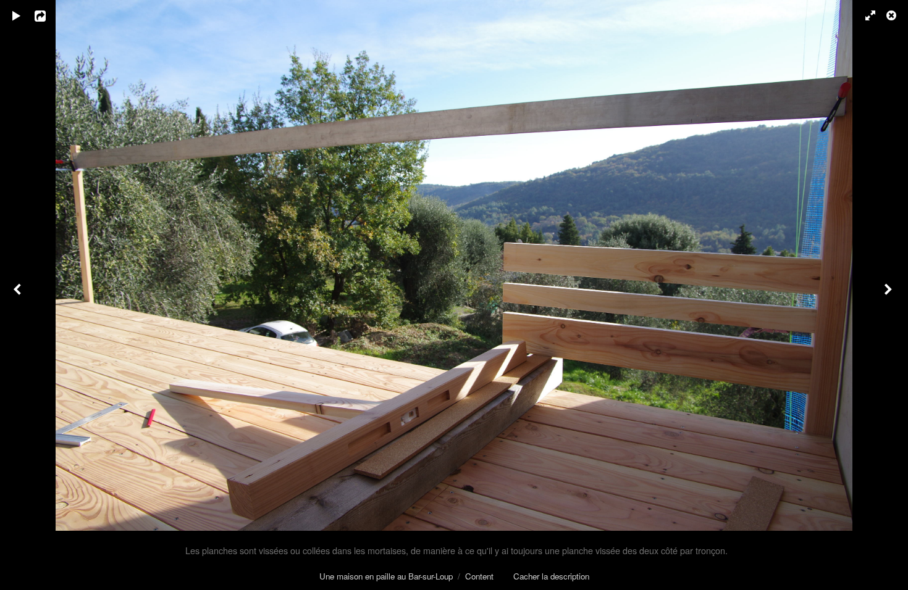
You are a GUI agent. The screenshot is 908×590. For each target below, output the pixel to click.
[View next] (889, 295)
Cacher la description (551, 576)
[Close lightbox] (892, 15)
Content (479, 576)
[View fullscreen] (864, 15)
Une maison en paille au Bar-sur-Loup (386, 576)
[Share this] (48, 15)
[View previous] (18, 295)
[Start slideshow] (16, 15)
